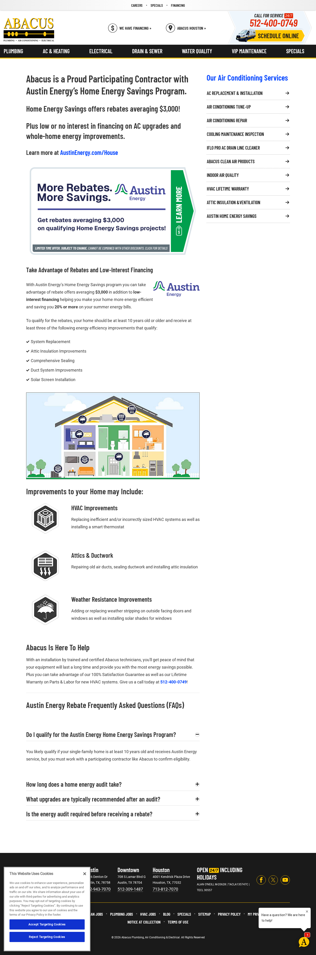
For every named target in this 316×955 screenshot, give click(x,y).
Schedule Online (278, 36)
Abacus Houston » (191, 28)
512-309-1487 (130, 889)
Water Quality (197, 51)
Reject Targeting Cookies (47, 937)
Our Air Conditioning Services (247, 77)
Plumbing (13, 51)
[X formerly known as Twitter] (273, 880)
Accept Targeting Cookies (47, 924)
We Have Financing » (135, 28)
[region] (47, 909)
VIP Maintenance (249, 51)
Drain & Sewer (147, 51)
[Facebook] (261, 880)
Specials (295, 51)
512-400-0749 (173, 681)
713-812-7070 (165, 889)
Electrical (100, 51)
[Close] (85, 874)
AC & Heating (56, 51)
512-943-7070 (98, 889)
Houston (161, 869)
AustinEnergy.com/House (89, 152)
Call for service (273, 20)
